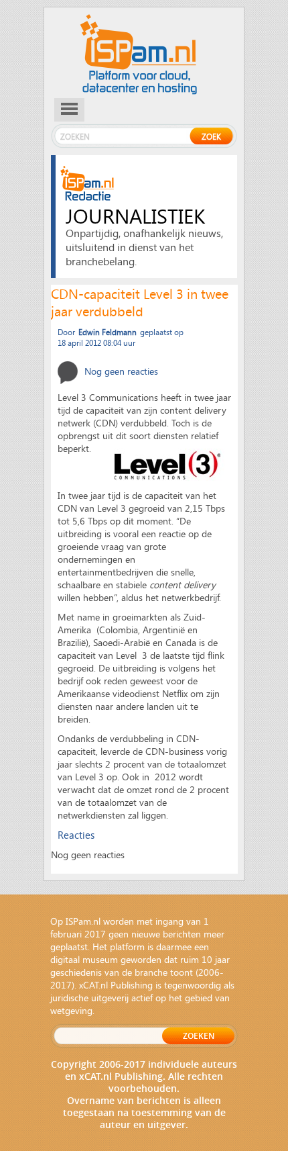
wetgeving (71, 1010)
